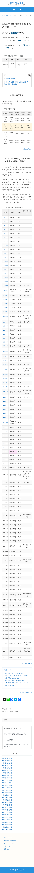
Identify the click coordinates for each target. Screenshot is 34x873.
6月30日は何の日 (7, 829)
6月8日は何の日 (7, 775)
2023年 (5, 439)
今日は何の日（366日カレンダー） (15, 673)
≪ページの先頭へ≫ (26, 692)
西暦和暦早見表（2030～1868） (14, 680)
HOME (3, 15)
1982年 (5, 261)
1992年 (5, 303)
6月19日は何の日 (7, 802)
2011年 (5, 386)
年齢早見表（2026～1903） (13, 678)
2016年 (5, 409)
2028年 (5, 459)
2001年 (5, 342)
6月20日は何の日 (7, 805)
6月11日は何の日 (7, 783)
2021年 (5, 431)
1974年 (5, 229)
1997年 (5, 326)
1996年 (5, 322)
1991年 (5, 299)
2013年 (5, 397)
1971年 (5, 217)
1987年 (5, 281)
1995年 (5, 317)
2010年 (5, 382)
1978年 (5, 245)
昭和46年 (17, 711)
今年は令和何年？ (10, 685)
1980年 (5, 253)
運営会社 (6, 849)
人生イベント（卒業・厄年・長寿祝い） (17, 675)
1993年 (5, 307)
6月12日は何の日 (7, 785)
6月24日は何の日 (7, 815)
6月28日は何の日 (7, 824)
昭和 (11, 711)
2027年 (5, 455)
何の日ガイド (17, 2)
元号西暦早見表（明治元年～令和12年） (17, 683)
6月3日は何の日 (7, 763)
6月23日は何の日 (7, 812)
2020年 (5, 427)
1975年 (5, 233)
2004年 (5, 356)
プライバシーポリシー (10, 843)
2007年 (5, 369)
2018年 (5, 417)
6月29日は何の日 (7, 827)
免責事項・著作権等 (10, 840)
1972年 (5, 221)
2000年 (5, 338)
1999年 (5, 334)
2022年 (5, 435)
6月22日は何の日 (7, 810)
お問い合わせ (8, 846)
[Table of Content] (29, 75)
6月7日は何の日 (7, 773)
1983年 (5, 265)
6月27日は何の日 (7, 822)
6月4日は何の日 (7, 765)
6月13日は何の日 (7, 787)
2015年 (5, 405)
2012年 (5, 392)
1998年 (5, 330)
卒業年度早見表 (10, 78)
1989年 (5, 290)
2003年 (5, 351)
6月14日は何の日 (7, 790)
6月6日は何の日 (7, 770)
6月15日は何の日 (7, 792)
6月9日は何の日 (7, 778)
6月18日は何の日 (7, 800)
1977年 (5, 241)
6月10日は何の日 (7, 780)
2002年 (5, 346)
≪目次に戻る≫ (27, 149)
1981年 (5, 257)
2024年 (5, 443)
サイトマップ (8, 837)
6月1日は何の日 (7, 758)
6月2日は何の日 (7, 760)
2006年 (5, 364)
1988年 (5, 285)
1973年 (5, 225)
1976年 (5, 237)
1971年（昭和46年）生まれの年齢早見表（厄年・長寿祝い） (16, 83)
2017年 (5, 413)
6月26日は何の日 (7, 819)
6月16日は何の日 (7, 795)
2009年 (5, 378)
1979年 (5, 249)
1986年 (5, 277)
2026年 (5, 451)
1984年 (5, 269)
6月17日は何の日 (7, 797)
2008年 (5, 375)
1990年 (5, 295)
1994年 (5, 311)
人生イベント (9, 15)
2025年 (5, 447)
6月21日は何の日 (7, 807)
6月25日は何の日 (7, 817)
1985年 (5, 273)
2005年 (5, 360)
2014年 (5, 401)
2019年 (5, 422)
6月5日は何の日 (7, 768)
